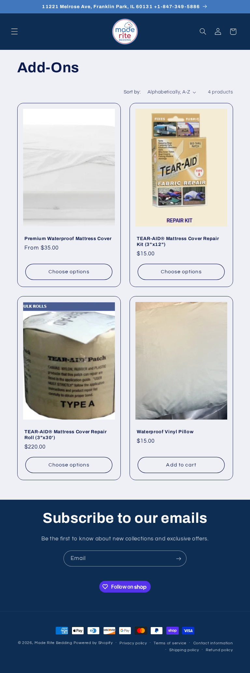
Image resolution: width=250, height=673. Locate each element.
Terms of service (170, 643)
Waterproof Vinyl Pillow (165, 431)
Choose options (68, 271)
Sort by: (132, 92)
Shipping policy (184, 650)
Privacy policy (133, 643)
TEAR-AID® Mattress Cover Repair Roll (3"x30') (65, 434)
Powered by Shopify (93, 643)
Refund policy (219, 650)
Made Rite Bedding (53, 643)
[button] (14, 31)
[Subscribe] (178, 558)
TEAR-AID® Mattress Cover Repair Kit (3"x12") (178, 241)
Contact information (213, 643)
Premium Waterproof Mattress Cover (68, 238)
